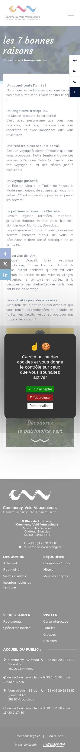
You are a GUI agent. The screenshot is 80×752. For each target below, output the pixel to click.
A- (75, 71)
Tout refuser (41, 397)
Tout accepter (41, 389)
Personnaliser (40, 406)
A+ (75, 60)
